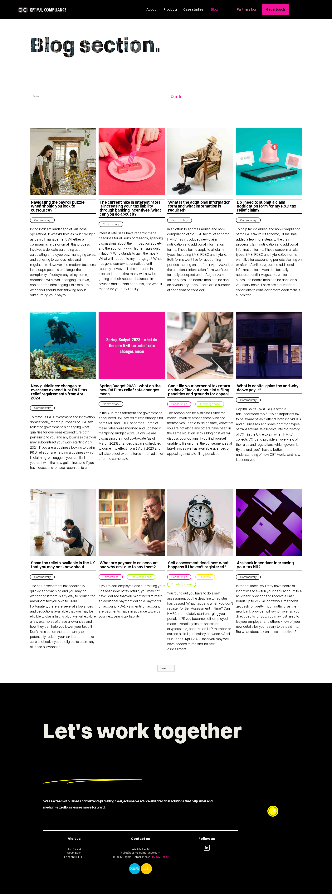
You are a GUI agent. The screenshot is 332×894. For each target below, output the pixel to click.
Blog (214, 9)
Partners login (247, 9)
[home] (42, 10)
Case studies (193, 9)
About (151, 9)
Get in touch (275, 9)
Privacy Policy (159, 857)
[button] (169, 9)
